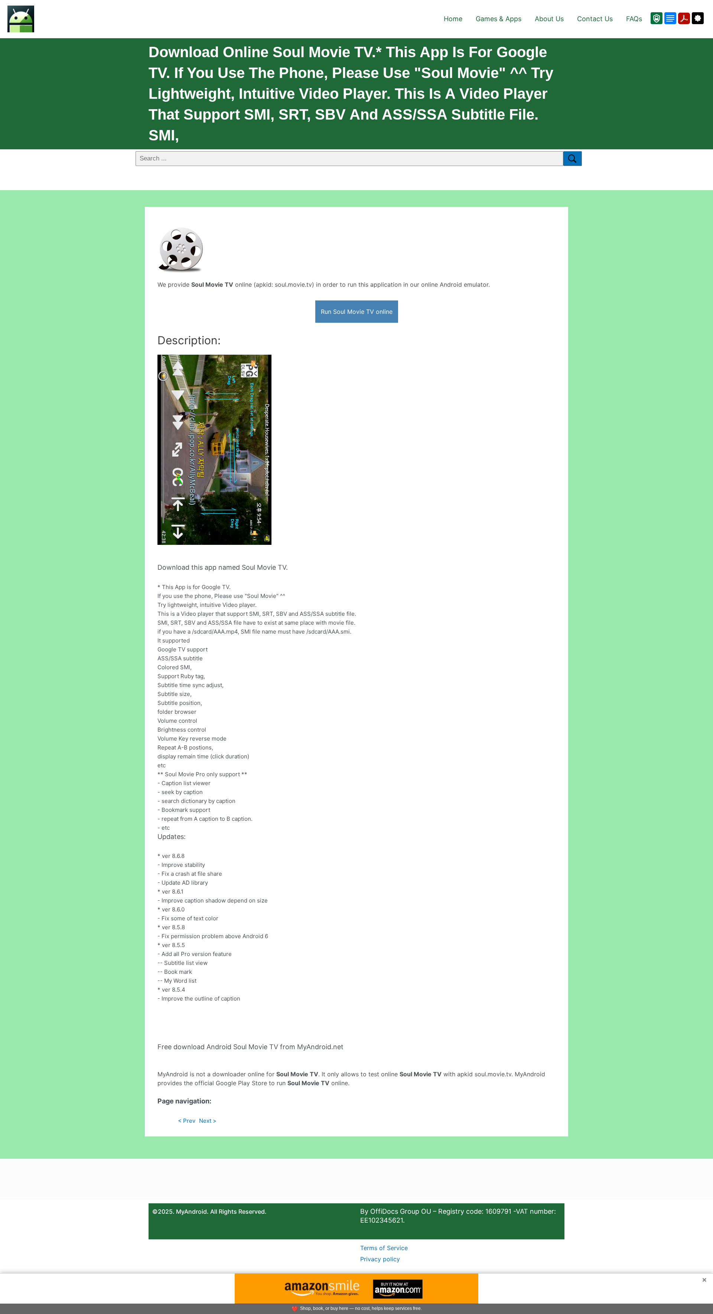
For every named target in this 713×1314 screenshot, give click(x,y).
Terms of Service (384, 1248)
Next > (207, 1120)
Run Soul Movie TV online (357, 311)
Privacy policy (380, 1259)
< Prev (186, 1120)
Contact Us (595, 19)
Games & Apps (498, 19)
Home (453, 19)
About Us (549, 19)
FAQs (634, 19)
